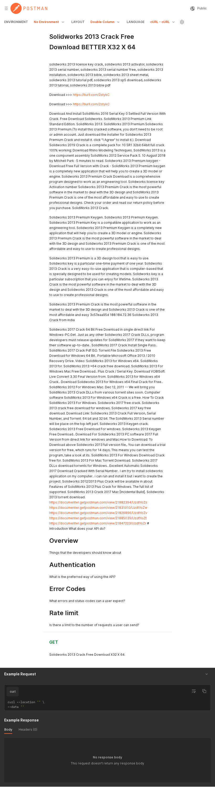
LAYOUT (78, 22)
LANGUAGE (135, 22)
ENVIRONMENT (16, 22)
